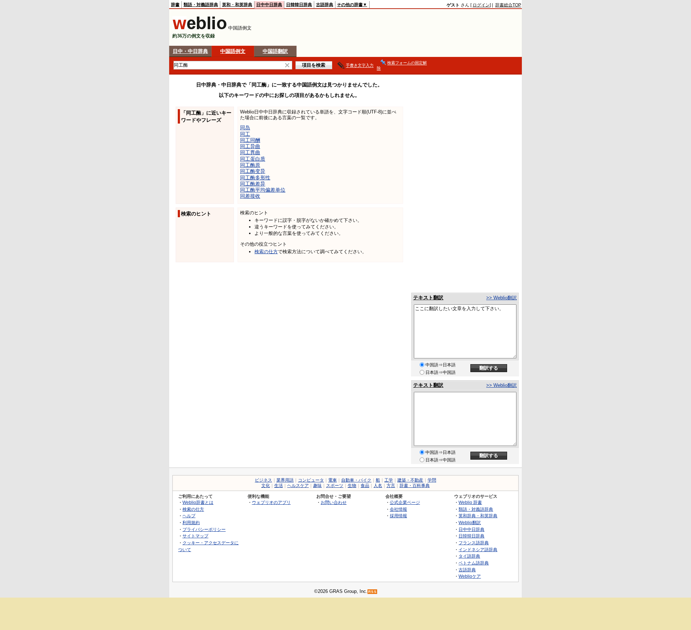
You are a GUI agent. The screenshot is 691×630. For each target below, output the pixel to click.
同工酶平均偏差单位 (262, 190)
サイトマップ (195, 535)
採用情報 (398, 515)
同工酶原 (250, 165)
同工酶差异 (252, 184)
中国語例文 (232, 51)
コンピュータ (311, 480)
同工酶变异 (252, 171)
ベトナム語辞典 (474, 562)
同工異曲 (250, 152)
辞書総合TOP (508, 5)
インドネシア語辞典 (478, 549)
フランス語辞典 (474, 542)
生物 (352, 485)
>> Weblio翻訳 (501, 297)
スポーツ (334, 485)
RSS (372, 592)
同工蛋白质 (252, 159)
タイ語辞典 (469, 556)
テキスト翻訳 (428, 297)
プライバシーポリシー (204, 529)
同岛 (245, 127)
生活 (278, 485)
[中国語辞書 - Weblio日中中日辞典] (199, 28)
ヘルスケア (298, 485)
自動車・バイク (356, 480)
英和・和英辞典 (237, 5)
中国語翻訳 (275, 51)
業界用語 (285, 480)
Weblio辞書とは (197, 502)
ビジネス (263, 480)
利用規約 (191, 522)
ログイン (481, 5)
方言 (391, 485)
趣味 (317, 485)
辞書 (175, 5)
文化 (265, 485)
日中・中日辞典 (190, 51)
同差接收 (250, 196)
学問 (432, 480)
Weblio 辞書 (470, 502)
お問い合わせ (334, 502)
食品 (365, 485)
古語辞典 (324, 5)
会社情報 (398, 509)
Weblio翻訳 (470, 522)
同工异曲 (250, 146)
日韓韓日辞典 (299, 5)
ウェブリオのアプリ (271, 502)
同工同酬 (250, 140)
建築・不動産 (410, 480)
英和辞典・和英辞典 (478, 515)
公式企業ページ (405, 502)
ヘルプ (188, 515)
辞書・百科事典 (414, 485)
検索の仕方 (266, 251)
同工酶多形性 (255, 177)
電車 (332, 480)
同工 (245, 134)
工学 (388, 480)
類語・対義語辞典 (201, 5)
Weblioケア (470, 576)
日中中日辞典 (269, 5)
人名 (378, 485)
